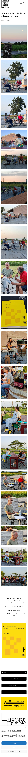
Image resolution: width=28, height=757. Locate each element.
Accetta (14, 743)
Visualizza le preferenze (14, 751)
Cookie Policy (13, 754)
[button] (26, 727)
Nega (14, 747)
